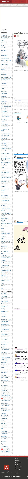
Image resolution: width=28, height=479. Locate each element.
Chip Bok (3, 314)
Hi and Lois (4, 156)
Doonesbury (4, 119)
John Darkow (4, 377)
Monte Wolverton (5, 411)
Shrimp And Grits (5, 241)
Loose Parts (4, 165)
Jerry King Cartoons (6, 162)
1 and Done (4, 35)
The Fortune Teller (6, 263)
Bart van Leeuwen (5, 304)
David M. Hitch (4, 337)
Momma (3, 186)
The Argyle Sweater (6, 257)
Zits (2, 288)
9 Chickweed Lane (5, 37)
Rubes (2, 228)
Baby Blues (4, 55)
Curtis (2, 98)
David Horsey (4, 334)
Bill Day (3, 309)
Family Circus (4, 124)
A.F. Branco (3, 293)
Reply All (3, 221)
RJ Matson (3, 423)
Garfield (3, 140)
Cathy (2, 88)
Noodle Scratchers (5, 198)
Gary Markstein (5, 349)
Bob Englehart (4, 311)
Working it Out (5, 280)
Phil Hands (4, 421)
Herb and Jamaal (5, 153)
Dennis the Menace (6, 106)
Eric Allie (3, 347)
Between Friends (5, 67)
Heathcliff (3, 151)
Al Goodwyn (4, 298)
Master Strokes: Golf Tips (6, 178)
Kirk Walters (4, 385)
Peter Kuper (4, 418)
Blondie (3, 72)
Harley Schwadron (5, 357)
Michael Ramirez (6, 398)
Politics (17, 471)
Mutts (2, 193)
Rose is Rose (4, 226)
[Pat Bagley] (15, 157)
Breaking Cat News (6, 77)
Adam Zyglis (4, 296)
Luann (2, 167)
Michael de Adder (5, 400)
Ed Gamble (3, 344)
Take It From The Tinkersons (5, 254)
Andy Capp (3, 43)
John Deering (4, 380)
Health (16, 5)
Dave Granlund (5, 329)
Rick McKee (4, 431)
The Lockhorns (5, 265)
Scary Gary (3, 236)
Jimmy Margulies (5, 365)
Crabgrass (3, 91)
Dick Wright (4, 339)
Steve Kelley (4, 439)
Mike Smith (4, 408)
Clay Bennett (4, 321)
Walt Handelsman (5, 451)
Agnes (2, 40)
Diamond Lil (4, 109)
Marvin (3, 175)
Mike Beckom (4, 403)
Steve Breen (4, 436)
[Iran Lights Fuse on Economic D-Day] (15, 36)
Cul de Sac (3, 96)
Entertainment (10, 5)
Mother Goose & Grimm (5, 189)
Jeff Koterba (4, 362)
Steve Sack (3, 441)
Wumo (2, 283)
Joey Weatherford (5, 370)
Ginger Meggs (4, 146)
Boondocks (4, 74)
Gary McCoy (4, 352)
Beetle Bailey (4, 64)
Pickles (3, 210)
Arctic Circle (4, 48)
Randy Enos (4, 426)
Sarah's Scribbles (5, 233)
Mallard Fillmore (5, 172)
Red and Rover (4, 218)
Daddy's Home (4, 104)
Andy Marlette (4, 301)
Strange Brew (4, 251)
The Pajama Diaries (6, 270)
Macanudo (3, 170)
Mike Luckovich (5, 405)
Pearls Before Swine (6, 208)
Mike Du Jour (4, 184)
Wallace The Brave (6, 273)
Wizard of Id (4, 278)
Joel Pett (3, 367)
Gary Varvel (4, 355)
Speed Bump (4, 249)
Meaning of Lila (5, 181)
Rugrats (3, 231)
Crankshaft (4, 93)
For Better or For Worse (5, 130)
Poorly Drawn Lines (6, 213)
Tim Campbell (4, 446)
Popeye (3, 215)
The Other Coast (5, 268)
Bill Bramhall (4, 306)
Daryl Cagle (4, 326)
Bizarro (3, 69)
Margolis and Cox (5, 393)
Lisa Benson (4, 390)
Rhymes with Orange (6, 223)
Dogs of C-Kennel (5, 116)
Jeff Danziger (4, 360)
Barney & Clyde (5, 58)
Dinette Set (4, 111)
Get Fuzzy (3, 143)
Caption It (3, 83)
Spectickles (4, 246)
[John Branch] (15, 221)
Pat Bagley (3, 413)
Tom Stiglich (5, 449)
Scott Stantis (4, 433)
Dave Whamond (5, 332)
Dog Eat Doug (4, 114)
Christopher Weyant (6, 319)
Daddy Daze (4, 101)
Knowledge (17, 469)
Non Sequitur (4, 195)
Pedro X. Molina (5, 416)
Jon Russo (3, 383)
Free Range (4, 138)
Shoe (2, 238)
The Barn (3, 260)
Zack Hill (3, 285)
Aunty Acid (3, 50)
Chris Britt (3, 316)
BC (1, 53)
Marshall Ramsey (5, 395)
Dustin (2, 121)
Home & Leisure (19, 467)
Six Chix (3, 243)
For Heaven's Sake (5, 133)
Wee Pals (3, 275)
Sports (16, 473)
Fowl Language (5, 135)
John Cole (3, 375)
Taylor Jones (4, 444)
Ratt (2, 428)
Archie (2, 45)
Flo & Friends (4, 126)
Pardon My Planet (5, 203)
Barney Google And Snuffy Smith (6, 61)
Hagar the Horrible (6, 148)
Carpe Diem (4, 86)
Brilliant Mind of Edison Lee (5, 80)
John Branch (4, 372)
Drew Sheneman (5, 342)
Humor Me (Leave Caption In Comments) (6, 159)
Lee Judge (3, 388)
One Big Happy (5, 200)
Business (3, 5)
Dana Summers (5, 324)
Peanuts (3, 205)
